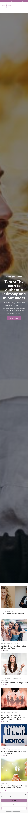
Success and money (17, 749)
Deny (14, 804)
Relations (13, 713)
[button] (26, 794)
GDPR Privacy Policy (17, 811)
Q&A (11, 611)
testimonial (5, 680)
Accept (14, 800)
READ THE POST (14, 318)
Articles (3, 611)
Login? (22, 1)
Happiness (14, 644)
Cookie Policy (9, 811)
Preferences (14, 808)
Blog (8, 611)
